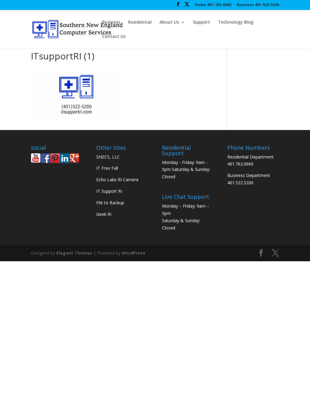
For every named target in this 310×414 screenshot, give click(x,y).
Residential (140, 22)
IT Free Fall (107, 168)
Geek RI (103, 214)
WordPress (133, 253)
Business (111, 22)
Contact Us (114, 36)
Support (201, 22)
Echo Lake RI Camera (117, 179)
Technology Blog (235, 22)
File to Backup (110, 202)
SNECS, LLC (108, 157)
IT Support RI (109, 191)
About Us (169, 22)
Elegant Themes (74, 253)
